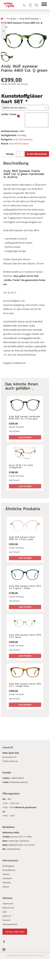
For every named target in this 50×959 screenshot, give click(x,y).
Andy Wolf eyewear (23, 139)
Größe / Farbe (8, 114)
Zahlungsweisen (10, 924)
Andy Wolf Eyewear (19, 143)
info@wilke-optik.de (18, 782)
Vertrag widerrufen (14, 931)
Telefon (24, 5)
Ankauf (5, 886)
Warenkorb (30, 5)
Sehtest (5, 874)
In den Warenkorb (37, 153)
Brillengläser (8, 866)
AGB (4, 911)
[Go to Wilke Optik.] (2, 19)
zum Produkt (25, 437)
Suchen (36, 5)
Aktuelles (6, 882)
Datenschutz (8, 907)
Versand (24, 84)
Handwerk (7, 878)
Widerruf (6, 916)
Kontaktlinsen (8, 870)
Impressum (7, 903)
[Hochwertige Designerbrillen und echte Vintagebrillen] (9, 5)
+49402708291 (17, 778)
